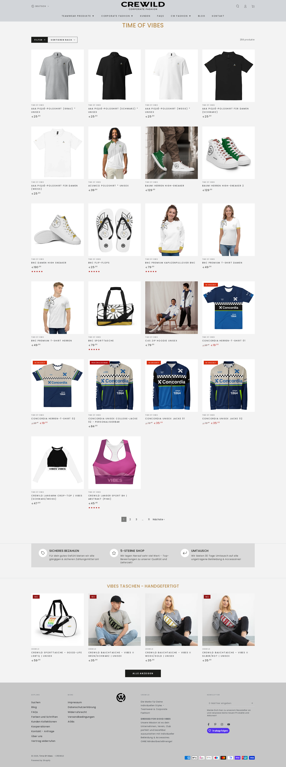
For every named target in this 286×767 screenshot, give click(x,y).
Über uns (36, 736)
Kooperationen (40, 726)
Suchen (36, 702)
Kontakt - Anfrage (42, 731)
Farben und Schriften (44, 717)
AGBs (71, 721)
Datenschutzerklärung (82, 707)
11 (149, 519)
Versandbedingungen (81, 717)
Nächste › (158, 519)
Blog (34, 707)
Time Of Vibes (46, 756)
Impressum (75, 702)
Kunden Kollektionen (44, 721)
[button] (237, 6)
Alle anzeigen (143, 673)
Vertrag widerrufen (43, 741)
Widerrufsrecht (77, 712)
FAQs (34, 712)
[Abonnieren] (253, 703)
